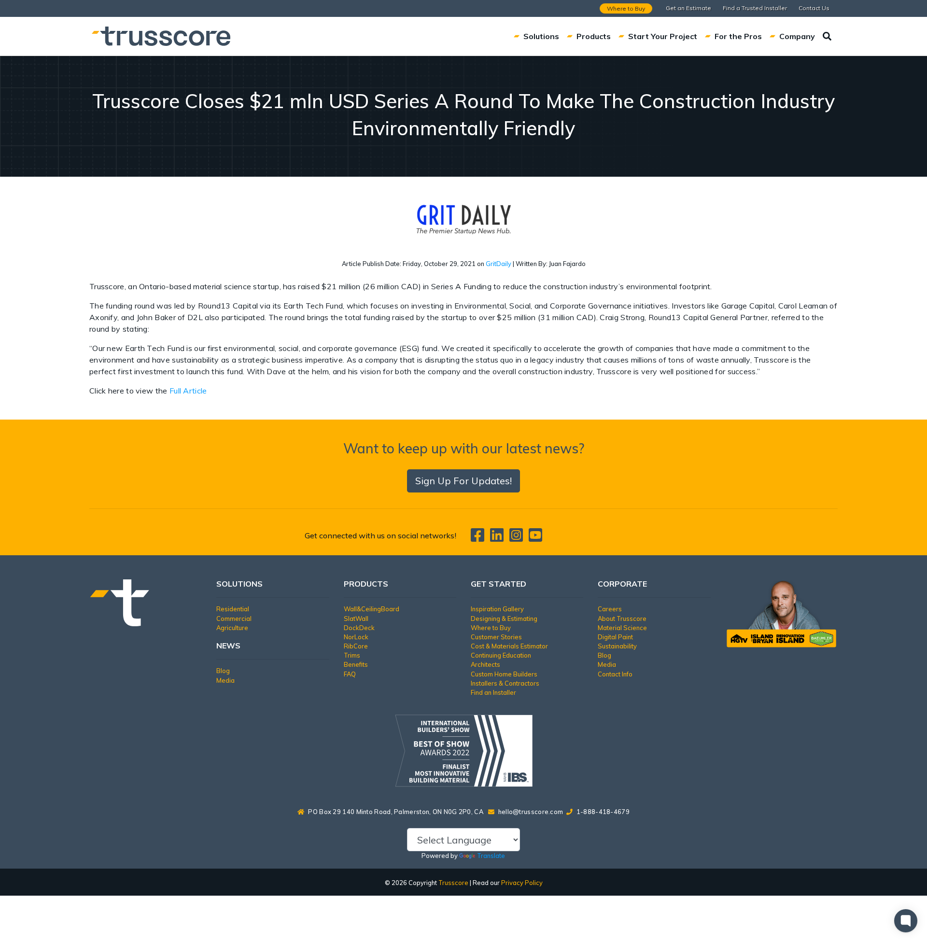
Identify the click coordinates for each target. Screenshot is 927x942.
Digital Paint (615, 637)
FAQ (350, 674)
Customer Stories (496, 637)
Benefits (356, 664)
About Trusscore (622, 618)
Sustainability (617, 646)
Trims (352, 655)
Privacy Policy (522, 882)
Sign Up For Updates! (463, 481)
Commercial (234, 618)
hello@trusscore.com (530, 811)
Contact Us (814, 8)
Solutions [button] (541, 36)
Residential (232, 609)
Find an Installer (493, 692)
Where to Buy (626, 8)
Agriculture (232, 628)
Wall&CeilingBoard (371, 609)
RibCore (356, 646)
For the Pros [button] (738, 36)
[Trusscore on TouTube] (535, 538)
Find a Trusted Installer (755, 8)
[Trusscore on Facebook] (479, 538)
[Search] (827, 36)
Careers (610, 609)
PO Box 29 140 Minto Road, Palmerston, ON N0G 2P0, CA (395, 811)
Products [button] (593, 36)
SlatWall (356, 618)
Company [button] (797, 36)
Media (225, 680)
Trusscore (453, 882)
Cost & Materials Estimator (509, 646)
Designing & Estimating (504, 618)
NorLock (356, 637)
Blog (223, 671)
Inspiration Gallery (497, 609)
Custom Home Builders (504, 674)
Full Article (188, 390)
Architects (485, 664)
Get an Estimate (688, 8)
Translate (491, 855)
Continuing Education (501, 655)
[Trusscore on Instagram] (518, 538)
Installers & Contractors (505, 683)
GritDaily (498, 263)
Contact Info (615, 674)
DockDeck (359, 628)
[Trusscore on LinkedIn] (498, 538)
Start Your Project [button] (662, 36)
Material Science (622, 628)
